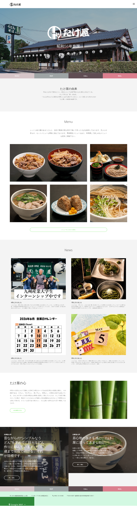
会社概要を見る (17, 410)
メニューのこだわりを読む (68, 229)
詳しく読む (12, 477)
